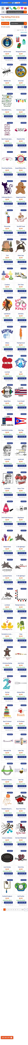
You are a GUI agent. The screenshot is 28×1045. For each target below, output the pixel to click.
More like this (8, 60)
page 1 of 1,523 (20, 30)
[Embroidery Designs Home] (7, 8)
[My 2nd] (7, 683)
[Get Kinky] (21, 304)
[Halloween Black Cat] (7, 188)
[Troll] (7, 246)
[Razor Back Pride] (21, 800)
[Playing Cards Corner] (21, 596)
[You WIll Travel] (21, 217)
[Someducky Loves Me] (7, 625)
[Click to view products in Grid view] (25, 27)
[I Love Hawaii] (21, 392)
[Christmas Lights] (21, 101)
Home (2, 19)
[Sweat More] (7, 392)
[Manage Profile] (18, 8)
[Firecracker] (7, 217)
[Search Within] (25, 23)
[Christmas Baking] (7, 654)
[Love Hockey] (7, 858)
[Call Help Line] (11, 8)
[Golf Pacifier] (21, 887)
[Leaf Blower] (7, 304)
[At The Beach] (21, 712)
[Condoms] (7, 275)
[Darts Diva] (21, 858)
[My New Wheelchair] (21, 829)
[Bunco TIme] (21, 479)
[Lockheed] (7, 596)
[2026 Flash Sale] (14, 3)
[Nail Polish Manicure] (7, 508)
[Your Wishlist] (22, 8)
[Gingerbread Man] (21, 188)
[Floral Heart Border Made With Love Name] (7, 159)
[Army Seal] (21, 72)
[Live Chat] (15, 8)
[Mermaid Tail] (7, 741)
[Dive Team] (21, 275)
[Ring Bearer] (21, 508)
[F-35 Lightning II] (21, 537)
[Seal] (21, 363)
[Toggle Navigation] (2, 8)
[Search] (25, 12)
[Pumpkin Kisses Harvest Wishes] (7, 800)
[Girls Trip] (21, 770)
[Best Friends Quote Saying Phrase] (7, 130)
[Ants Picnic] (21, 654)
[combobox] (15, 12)
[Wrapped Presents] (21, 42)
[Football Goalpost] (7, 887)
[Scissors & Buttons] (7, 829)
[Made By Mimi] (21, 130)
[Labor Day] (21, 741)
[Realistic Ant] (7, 72)
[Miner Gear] (21, 246)
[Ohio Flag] (21, 421)
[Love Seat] (7, 363)
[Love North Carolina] (7, 421)
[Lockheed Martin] (7, 567)
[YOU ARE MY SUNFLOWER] (7, 101)
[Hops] (21, 625)
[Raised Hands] (7, 537)
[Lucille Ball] (7, 450)
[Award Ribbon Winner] (21, 159)
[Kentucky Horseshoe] (7, 770)
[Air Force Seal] (7, 42)
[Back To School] (7, 712)
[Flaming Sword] (21, 334)
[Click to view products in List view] (22, 27)
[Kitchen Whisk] (21, 683)
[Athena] (7, 334)
